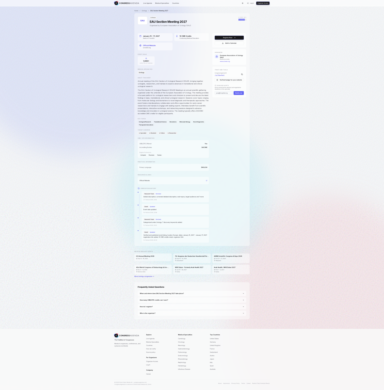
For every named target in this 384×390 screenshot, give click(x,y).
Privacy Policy (235, 383)
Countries (175, 3)
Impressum (226, 383)
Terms (243, 383)
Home (136, 10)
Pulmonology (182, 352)
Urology (144, 10)
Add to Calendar (230, 43)
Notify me (238, 93)
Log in (252, 3)
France (212, 349)
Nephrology (182, 362)
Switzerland (214, 352)
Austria (212, 355)
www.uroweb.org (225, 61)
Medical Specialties (162, 3)
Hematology (182, 366)
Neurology (181, 345)
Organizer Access (263, 3)
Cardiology (181, 338)
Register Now (227, 37)
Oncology (181, 342)
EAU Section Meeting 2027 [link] (159, 10)
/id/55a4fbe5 (219, 75)
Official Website (149, 45)
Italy (211, 362)
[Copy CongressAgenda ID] (242, 74)
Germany (213, 342)
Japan (212, 359)
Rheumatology (183, 359)
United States (214, 338)
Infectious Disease (184, 369)
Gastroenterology (184, 349)
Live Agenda (147, 3)
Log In (148, 365)
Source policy (150, 352)
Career (148, 374)
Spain (212, 366)
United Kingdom (215, 345)
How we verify (151, 349)
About (220, 383)
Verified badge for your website (231, 80)
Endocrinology (183, 355)
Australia (212, 369)
